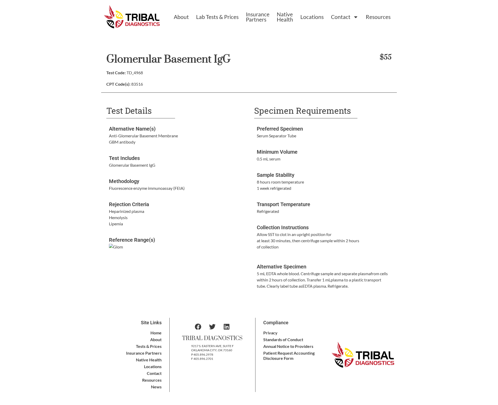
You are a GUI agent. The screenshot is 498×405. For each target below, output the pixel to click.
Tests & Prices (149, 346)
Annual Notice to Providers (288, 346)
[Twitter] (212, 326)
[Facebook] (198, 326)
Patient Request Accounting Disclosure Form (289, 355)
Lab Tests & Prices (217, 17)
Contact (340, 17)
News (156, 386)
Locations (312, 17)
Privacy (270, 332)
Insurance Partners (257, 17)
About (181, 17)
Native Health (285, 17)
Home (156, 332)
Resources (378, 17)
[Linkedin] (226, 326)
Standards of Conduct (283, 339)
